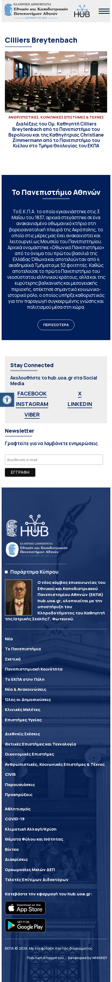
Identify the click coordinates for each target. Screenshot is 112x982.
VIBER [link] (32, 414)
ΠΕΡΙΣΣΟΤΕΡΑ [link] (56, 324)
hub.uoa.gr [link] (79, 894)
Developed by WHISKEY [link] (87, 957)
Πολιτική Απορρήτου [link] (45, 957)
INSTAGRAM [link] (32, 404)
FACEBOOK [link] (32, 393)
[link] (7, 400)
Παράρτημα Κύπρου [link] (34, 571)
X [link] (80, 393)
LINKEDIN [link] (79, 404)
